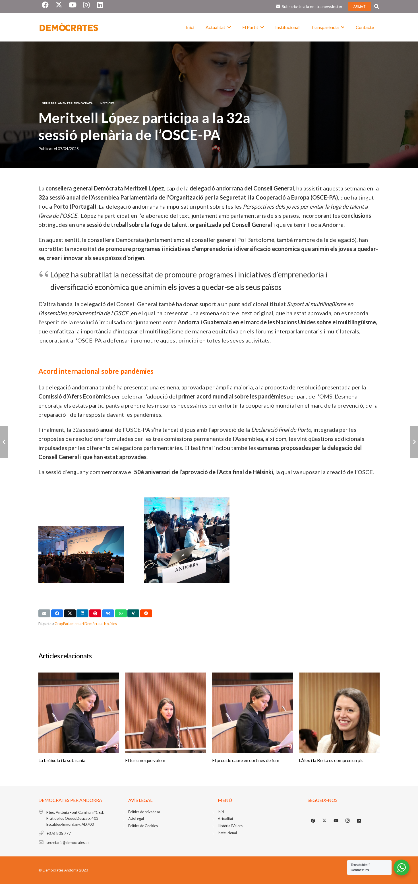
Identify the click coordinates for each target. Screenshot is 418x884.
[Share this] (57, 613)
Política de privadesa (144, 812)
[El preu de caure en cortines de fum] (252, 713)
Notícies (110, 624)
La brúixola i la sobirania (61, 760)
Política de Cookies (143, 826)
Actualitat (225, 819)
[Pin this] (95, 613)
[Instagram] (347, 820)
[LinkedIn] (359, 820)
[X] (324, 820)
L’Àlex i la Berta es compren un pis (331, 760)
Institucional (227, 833)
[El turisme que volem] (165, 713)
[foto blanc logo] (69, 27)
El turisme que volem (145, 760)
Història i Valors (230, 826)
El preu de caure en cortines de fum (245, 760)
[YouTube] (336, 820)
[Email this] (44, 613)
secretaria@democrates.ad (68, 843)
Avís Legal (136, 819)
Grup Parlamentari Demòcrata (79, 624)
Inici (221, 812)
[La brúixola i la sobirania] (78, 713)
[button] (376, 6)
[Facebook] (313, 820)
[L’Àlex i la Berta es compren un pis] (339, 713)
